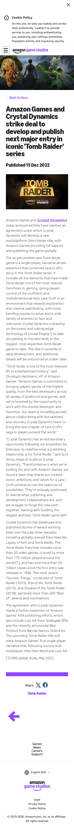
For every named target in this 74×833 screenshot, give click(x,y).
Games (37, 744)
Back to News (18, 97)
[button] (5, 50)
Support (37, 754)
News (37, 747)
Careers (37, 751)
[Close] (68, 5)
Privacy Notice (37, 803)
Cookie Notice (37, 808)
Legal (37, 799)
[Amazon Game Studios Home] (30, 50)
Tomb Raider (37, 693)
